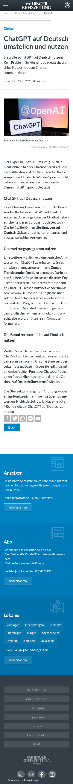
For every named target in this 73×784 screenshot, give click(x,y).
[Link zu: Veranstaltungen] (21, 774)
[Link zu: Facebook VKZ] (42, 774)
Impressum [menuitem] (36, 717)
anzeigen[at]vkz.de (17, 497)
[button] (7, 418)
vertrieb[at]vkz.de (16, 571)
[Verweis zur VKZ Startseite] (36, 5)
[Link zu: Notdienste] (31, 774)
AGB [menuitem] (36, 744)
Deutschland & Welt (27, 13)
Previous (10, 117)
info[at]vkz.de (13, 650)
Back (11, 427)
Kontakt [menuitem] (36, 726)
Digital (48, 13)
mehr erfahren (17, 507)
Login (67, 5)
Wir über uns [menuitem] (36, 690)
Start (7, 13)
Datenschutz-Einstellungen (23, 780)
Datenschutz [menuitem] (36, 735)
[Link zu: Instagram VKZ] (52, 774)
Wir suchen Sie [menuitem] (36, 699)
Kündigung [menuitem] (37, 708)
